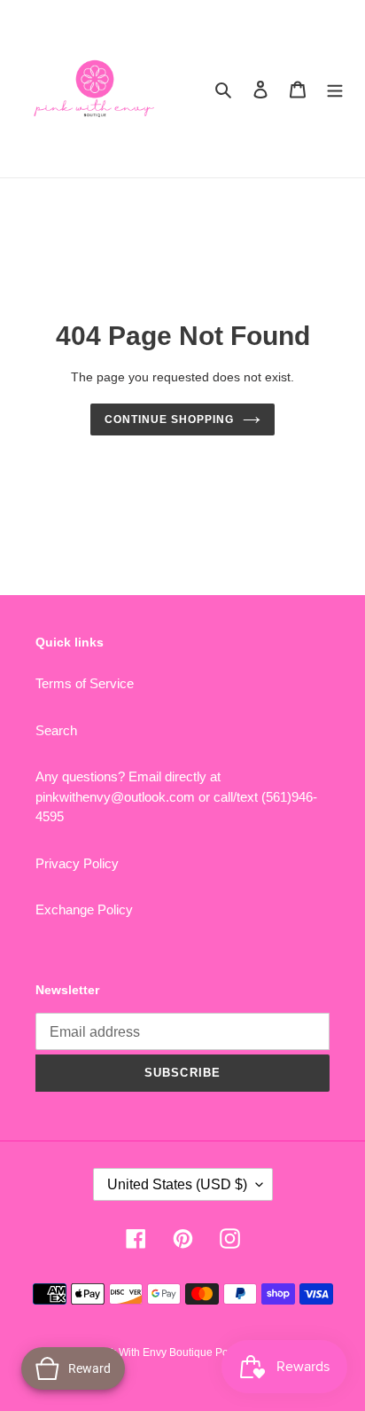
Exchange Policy (84, 909)
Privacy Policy (77, 863)
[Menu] (334, 89)
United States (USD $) (177, 1184)
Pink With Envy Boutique (155, 1352)
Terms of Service (84, 683)
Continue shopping (169, 419)
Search (56, 730)
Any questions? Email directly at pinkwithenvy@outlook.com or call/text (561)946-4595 (176, 796)
